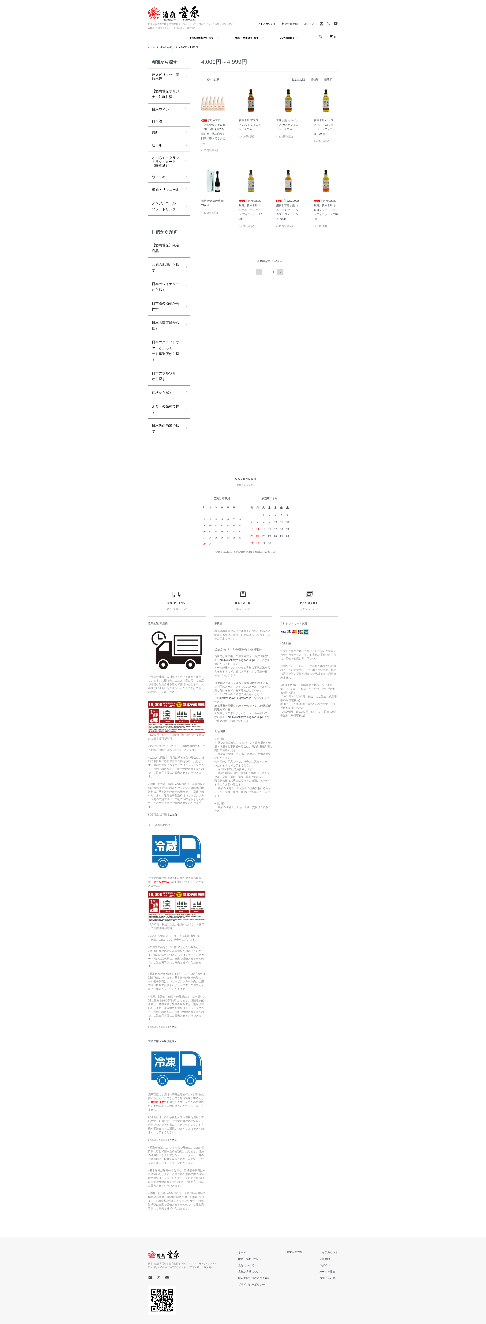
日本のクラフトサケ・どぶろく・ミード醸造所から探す (165, 350)
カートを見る (327, 1271)
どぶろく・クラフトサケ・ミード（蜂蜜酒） (165, 161)
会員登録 (324, 1259)
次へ (280, 272)
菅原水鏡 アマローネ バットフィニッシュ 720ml (250, 124)
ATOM (298, 1252)
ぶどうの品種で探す (165, 408)
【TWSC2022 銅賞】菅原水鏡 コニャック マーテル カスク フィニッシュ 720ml (287, 210)
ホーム (151, 47)
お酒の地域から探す (165, 267)
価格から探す (167, 47)
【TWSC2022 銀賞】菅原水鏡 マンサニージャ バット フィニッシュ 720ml (250, 210)
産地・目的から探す (247, 38)
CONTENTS (287, 38)
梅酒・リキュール (165, 189)
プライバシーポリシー (251, 1284)
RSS (290, 1252)
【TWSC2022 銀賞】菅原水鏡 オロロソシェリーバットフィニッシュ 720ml (326, 210)
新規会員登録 (290, 23)
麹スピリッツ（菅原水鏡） (165, 76)
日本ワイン (160, 109)
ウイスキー (160, 176)
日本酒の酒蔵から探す (165, 305)
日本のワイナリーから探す (165, 286)
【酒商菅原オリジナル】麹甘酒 (165, 93)
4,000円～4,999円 (188, 47)
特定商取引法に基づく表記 (254, 1278)
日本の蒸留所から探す (165, 325)
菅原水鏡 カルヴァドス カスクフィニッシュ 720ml (287, 124)
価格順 (315, 79)
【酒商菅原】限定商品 (165, 247)
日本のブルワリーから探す (165, 375)
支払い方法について (250, 1271)
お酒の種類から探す (202, 38)
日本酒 (157, 120)
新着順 (328, 79)
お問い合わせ (327, 1278)
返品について (246, 1265)
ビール (157, 144)
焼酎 (155, 132)
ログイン (308, 23)
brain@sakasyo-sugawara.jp (237, 660)
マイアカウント (266, 23)
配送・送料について (250, 1259)
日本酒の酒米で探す (165, 428)
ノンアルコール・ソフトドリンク (165, 205)
